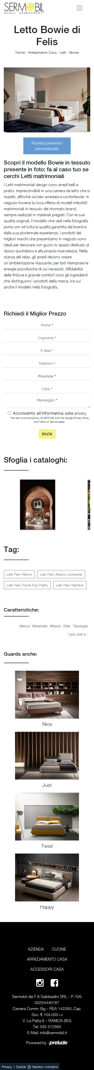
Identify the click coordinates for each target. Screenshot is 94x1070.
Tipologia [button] (80, 626)
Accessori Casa (47, 969)
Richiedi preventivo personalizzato (47, 146)
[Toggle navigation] (79, 8)
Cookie (21, 1067)
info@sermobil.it (53, 1032)
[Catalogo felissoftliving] (38, 504)
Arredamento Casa (42, 52)
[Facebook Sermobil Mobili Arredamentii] (54, 982)
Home (20, 52)
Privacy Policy (81, 417)
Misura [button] (55, 626)
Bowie (74, 52)
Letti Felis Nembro (70, 585)
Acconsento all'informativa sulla (49, 413)
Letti (63, 52)
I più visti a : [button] (78, 634)
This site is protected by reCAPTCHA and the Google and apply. (49, 419)
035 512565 (50, 1026)
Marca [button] (25, 626)
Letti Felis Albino (19, 574)
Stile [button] (66, 626)
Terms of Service (48, 421)
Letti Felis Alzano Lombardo (61, 574)
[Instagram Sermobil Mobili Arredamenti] (40, 982)
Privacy (7, 1067)
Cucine (59, 949)
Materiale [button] (39, 626)
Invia (47, 433)
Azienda (36, 949)
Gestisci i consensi (45, 1067)
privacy (80, 413)
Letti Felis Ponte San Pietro (27, 585)
